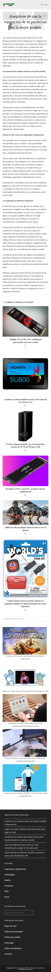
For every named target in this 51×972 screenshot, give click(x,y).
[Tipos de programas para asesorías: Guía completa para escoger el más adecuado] (25, 743)
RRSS (6, 891)
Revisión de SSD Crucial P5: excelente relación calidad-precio (25, 490)
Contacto (8, 954)
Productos (8, 886)
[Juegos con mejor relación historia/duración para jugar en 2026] (25, 676)
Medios (7, 880)
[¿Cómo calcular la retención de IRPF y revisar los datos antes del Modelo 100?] (25, 778)
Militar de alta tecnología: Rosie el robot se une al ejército (25, 528)
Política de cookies (12, 937)
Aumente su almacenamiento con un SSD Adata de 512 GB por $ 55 (25, 400)
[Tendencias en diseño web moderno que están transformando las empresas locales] (25, 708)
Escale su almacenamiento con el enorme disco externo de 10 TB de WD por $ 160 (25, 445)
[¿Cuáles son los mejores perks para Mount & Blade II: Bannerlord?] (25, 641)
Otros (6, 897)
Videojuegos (9, 874)
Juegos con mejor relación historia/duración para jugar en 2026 (25, 691)
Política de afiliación (13, 948)
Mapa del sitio (10, 926)
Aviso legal (8, 943)
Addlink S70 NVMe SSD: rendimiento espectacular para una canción (25, 340)
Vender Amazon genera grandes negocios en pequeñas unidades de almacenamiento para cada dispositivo (25, 603)
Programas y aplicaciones (15, 869)
